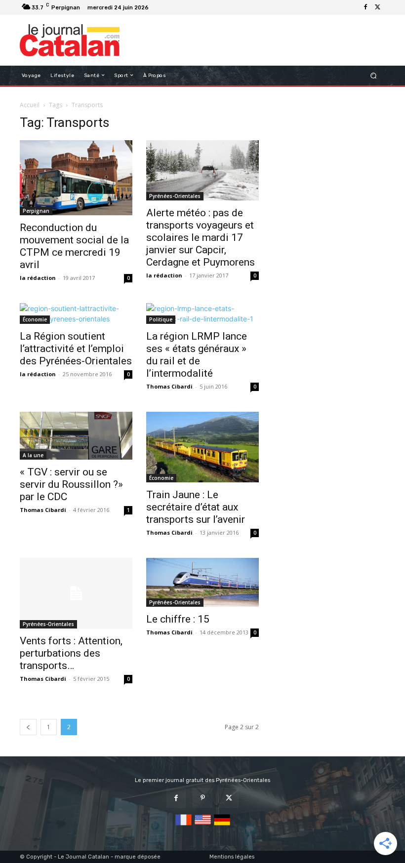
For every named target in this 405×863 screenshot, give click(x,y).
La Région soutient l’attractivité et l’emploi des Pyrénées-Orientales (76, 348)
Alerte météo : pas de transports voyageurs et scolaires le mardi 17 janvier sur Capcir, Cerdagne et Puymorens (200, 237)
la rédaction (38, 277)
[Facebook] (365, 7)
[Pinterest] (202, 797)
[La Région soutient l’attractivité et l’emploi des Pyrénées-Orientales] (76, 313)
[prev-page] (28, 727)
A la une (33, 455)
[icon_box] (157, 8)
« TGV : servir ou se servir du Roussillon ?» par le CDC (71, 484)
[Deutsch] (222, 826)
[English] (202, 826)
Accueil (30, 105)
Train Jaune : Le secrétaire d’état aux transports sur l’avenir (195, 507)
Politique (160, 319)
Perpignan (36, 210)
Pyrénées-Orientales (175, 196)
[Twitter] (377, 7)
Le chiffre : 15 (177, 619)
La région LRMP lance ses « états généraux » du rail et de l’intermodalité (196, 354)
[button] (373, 75)
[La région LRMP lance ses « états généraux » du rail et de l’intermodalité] (202, 313)
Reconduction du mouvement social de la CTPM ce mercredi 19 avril (74, 246)
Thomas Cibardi (169, 386)
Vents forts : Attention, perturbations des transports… (71, 653)
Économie (35, 319)
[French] (183, 826)
